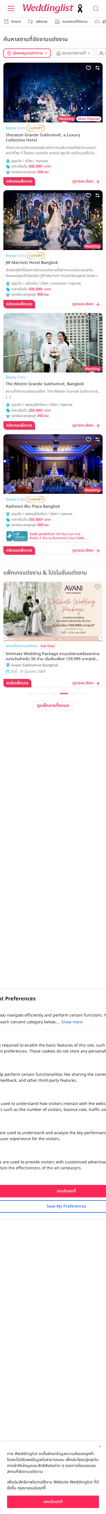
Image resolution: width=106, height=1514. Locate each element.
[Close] (100, 1446)
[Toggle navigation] (11, 8)
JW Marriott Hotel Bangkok (32, 262)
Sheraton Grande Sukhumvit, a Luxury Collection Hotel (43, 138)
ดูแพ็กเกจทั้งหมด (53, 705)
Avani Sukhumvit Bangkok (35, 665)
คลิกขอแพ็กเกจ (19, 181)
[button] (31, 693)
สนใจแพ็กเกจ (17, 683)
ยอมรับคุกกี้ (53, 1502)
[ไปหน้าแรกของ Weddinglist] (54, 8)
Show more (72, 1022)
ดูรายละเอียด (83, 181)
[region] (53, 1477)
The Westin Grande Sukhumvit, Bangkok (45, 384)
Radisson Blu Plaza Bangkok (33, 506)
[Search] (96, 8)
